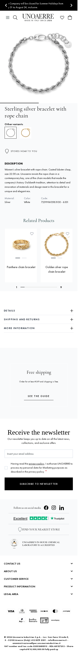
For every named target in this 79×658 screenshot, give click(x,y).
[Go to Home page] (38, 17)
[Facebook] (46, 507)
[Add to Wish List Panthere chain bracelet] (31, 233)
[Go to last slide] (6, 5)
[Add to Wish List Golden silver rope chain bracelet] (67, 233)
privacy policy (36, 463)
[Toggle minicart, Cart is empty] (70, 17)
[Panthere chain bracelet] (21, 244)
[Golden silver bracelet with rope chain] (25, 133)
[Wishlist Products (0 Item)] (62, 17)
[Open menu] (7, 17)
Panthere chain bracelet (21, 267)
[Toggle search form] (15, 17)
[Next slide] (71, 5)
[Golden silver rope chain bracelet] (56, 244)
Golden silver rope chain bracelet (56, 269)
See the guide (39, 396)
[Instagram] (54, 507)
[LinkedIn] (61, 507)
